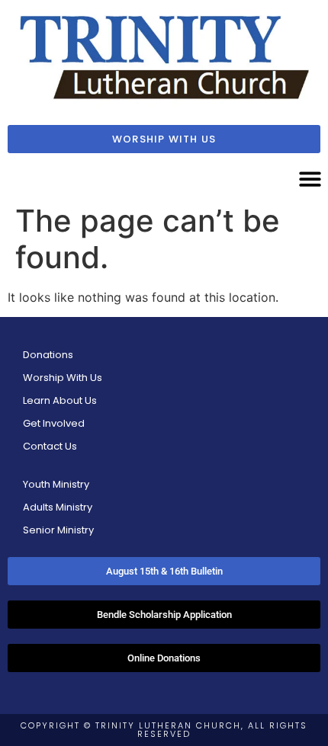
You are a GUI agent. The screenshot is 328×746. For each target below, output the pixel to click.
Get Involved (54, 423)
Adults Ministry (57, 507)
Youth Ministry (56, 484)
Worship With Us (62, 377)
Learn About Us (60, 400)
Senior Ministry (58, 530)
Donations (48, 354)
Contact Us (50, 446)
